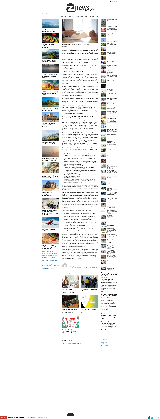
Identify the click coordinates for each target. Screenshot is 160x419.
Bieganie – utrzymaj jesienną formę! (110, 90)
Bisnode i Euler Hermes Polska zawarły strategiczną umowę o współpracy (111, 262)
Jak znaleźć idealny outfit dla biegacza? (112, 20)
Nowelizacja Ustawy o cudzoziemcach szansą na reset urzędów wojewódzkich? (70, 290)
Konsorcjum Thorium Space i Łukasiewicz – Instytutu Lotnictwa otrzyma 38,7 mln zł (112, 194)
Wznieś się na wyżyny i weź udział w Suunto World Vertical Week (112, 112)
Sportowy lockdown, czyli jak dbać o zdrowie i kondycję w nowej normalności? (112, 81)
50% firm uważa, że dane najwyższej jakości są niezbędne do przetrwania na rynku (50, 212)
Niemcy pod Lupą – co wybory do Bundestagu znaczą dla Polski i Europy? (89, 311)
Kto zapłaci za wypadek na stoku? (50, 229)
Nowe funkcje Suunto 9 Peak (111, 94)
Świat (61, 16)
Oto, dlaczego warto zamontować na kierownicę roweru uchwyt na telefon (112, 121)
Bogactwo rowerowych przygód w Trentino (111, 108)
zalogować (69, 343)
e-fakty (81, 16)
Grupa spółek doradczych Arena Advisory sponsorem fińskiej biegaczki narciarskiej (112, 71)
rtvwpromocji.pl (104, 346)
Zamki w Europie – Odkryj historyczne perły (50, 109)
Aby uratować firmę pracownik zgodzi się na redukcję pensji (111, 241)
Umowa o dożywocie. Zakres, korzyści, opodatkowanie (48, 194)
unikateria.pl (104, 342)
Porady (77, 16)
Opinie (93, 16)
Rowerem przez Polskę (111, 144)
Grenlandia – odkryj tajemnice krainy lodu (48, 30)
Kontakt (98, 16)
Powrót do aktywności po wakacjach (112, 125)
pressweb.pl (104, 339)
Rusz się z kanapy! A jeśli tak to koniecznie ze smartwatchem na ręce (111, 117)
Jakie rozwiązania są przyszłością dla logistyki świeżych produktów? (112, 256)
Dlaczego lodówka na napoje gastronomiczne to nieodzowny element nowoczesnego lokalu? (112, 30)
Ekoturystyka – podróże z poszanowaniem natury (49, 60)
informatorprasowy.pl (106, 338)
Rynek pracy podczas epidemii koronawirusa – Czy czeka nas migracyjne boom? (112, 172)
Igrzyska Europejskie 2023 (112, 61)
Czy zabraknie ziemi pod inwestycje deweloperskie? (50, 159)
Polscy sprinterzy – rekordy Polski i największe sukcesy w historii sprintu (112, 40)
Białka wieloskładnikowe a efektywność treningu (112, 53)
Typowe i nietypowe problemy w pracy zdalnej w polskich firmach (112, 246)
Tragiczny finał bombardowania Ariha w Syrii (89, 289)
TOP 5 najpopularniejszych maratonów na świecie (112, 48)
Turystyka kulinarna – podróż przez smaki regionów (49, 45)
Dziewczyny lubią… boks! (112, 84)
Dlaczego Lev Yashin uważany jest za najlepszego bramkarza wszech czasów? (111, 35)
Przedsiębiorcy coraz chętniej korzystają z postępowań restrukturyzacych (111, 223)
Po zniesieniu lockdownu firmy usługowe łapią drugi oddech (112, 211)
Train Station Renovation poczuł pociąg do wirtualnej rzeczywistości (112, 188)
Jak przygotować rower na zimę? (112, 66)
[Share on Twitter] (152, 418)
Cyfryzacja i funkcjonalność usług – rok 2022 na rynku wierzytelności (112, 166)
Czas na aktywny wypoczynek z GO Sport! (112, 154)
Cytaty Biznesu (88, 16)
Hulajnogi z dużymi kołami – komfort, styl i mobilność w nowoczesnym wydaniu (112, 25)
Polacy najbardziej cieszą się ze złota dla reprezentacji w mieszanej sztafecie (112, 131)
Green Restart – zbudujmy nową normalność (112, 268)
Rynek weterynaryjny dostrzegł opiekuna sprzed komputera (112, 161)
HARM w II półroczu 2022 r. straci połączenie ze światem (112, 199)
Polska (65, 16)
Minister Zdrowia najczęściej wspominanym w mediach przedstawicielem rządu (69, 311)
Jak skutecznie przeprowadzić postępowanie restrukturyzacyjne (110, 217)
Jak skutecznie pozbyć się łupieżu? (50, 255)
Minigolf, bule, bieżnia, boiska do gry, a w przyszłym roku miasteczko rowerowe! (111, 140)
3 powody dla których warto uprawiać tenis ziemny (111, 57)
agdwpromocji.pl (105, 345)
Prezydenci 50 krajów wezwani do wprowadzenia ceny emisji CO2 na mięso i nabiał (70, 331)
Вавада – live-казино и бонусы (49, 253)
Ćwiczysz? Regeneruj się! (111, 134)
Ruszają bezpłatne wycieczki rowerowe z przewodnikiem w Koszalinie (111, 150)
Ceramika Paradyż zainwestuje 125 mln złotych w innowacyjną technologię (111, 230)
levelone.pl (103, 341)
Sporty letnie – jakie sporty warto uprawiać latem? (112, 44)
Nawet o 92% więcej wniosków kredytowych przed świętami (49, 247)
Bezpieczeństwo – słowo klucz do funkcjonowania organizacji (111, 177)
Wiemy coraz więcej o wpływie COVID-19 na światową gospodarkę (111, 251)
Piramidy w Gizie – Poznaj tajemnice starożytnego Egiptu (50, 93)
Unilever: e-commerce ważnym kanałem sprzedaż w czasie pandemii (112, 235)
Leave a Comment (105, 291)
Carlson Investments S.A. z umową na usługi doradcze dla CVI (112, 183)
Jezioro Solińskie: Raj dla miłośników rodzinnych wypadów (49, 76)
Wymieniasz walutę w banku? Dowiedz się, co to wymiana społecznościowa (50, 176)
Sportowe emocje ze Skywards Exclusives (111, 103)
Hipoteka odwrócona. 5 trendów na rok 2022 (49, 143)
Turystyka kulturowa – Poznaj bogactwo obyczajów (49, 124)
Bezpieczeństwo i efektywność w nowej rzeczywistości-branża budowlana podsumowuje (112, 205)
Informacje (71, 16)
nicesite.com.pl (104, 344)
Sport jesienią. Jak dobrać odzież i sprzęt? (112, 99)
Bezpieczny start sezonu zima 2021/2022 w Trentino (112, 76)
